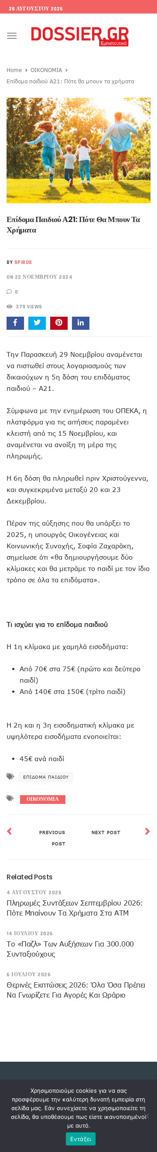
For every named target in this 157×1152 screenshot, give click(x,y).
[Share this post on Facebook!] (15, 323)
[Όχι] (146, 1115)
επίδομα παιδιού (46, 776)
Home (14, 70)
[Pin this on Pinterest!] (59, 323)
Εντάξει (81, 1138)
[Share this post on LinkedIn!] (80, 323)
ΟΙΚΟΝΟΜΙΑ (46, 70)
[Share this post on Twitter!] (37, 323)
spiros (23, 262)
